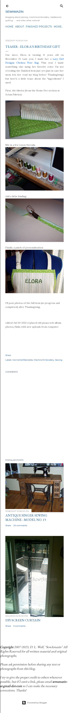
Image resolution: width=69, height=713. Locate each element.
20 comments (20, 525)
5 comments (19, 626)
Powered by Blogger (37, 702)
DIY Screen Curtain (22, 620)
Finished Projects (39, 26)
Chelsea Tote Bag (27, 62)
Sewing (58, 360)
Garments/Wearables (22, 360)
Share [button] (8, 355)
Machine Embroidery (44, 360)
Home (9, 26)
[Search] (62, 5)
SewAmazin (14, 11)
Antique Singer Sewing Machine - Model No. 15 (26, 517)
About (19, 26)
